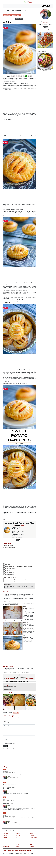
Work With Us (15, 850)
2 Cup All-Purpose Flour (10, 547)
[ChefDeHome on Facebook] (49, 6)
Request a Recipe (7, 689)
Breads (31, 833)
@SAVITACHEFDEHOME (10, 678)
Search (32, 6)
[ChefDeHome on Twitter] (47, 6)
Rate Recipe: (6, 721)
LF (19, 76)
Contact (9, 850)
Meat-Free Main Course (35, 841)
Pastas (4, 843)
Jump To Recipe (19, 18)
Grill (17, 839)
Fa (31, 76)
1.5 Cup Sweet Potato (15, 579)
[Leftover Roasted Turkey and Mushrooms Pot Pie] (19, 701)
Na (21, 76)
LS (23, 76)
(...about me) (45, 22)
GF (14, 76)
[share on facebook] (8, 22)
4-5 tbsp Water (10, 574)
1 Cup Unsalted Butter (18, 566)
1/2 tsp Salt (7, 570)
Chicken (18, 835)
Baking (18, 15)
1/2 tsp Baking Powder (10, 572)
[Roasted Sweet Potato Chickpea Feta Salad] (30, 701)
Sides (31, 844)
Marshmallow (10, 581)
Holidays (9, 15)
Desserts (5, 15)
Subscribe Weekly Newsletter (10, 686)
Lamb (4, 841)
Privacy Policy (22, 850)
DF (11, 76)
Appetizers (5, 833)
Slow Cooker (6, 846)
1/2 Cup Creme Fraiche (10, 568)
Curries (32, 835)
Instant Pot (32, 839)
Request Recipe (24, 6)
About (4, 850)
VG (26, 76)
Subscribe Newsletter (15, 6)
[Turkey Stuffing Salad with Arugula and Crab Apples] (8, 701)
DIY (17, 837)
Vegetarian (32, 846)
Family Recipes (33, 837)
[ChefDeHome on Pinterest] (45, 6)
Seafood (18, 844)
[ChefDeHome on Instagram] (43, 6)
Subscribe (45, 27)
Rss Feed (29, 850)
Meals (9, 6)
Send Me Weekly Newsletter (10, 743)
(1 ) (19, 525)
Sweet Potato (16, 712)
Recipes (5, 6)
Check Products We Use (9, 688)
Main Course (19, 841)
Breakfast (14, 15)
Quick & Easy (33, 843)
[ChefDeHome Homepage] (28, 2)
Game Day (5, 839)
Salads (4, 844)
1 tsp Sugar (7, 564)
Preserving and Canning (22, 843)
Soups (17, 846)
